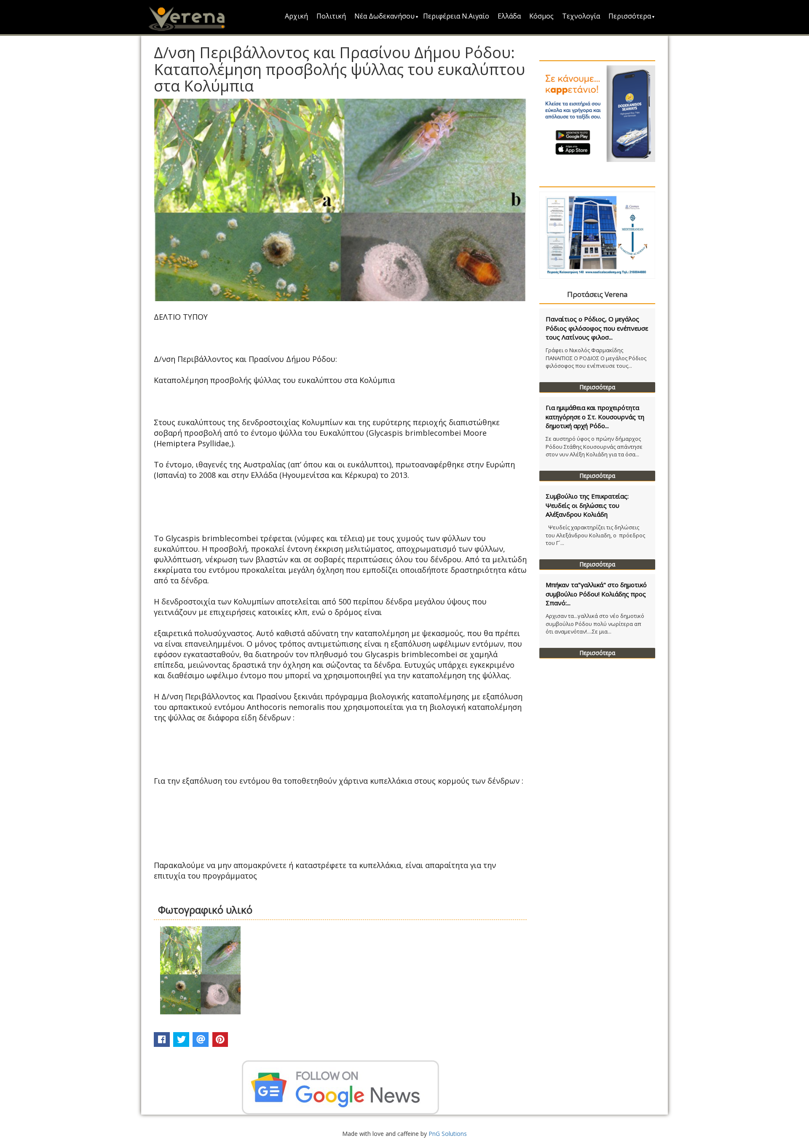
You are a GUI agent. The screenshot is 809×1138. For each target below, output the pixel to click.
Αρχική (296, 16)
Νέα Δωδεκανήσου (384, 16)
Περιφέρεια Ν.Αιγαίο (456, 16)
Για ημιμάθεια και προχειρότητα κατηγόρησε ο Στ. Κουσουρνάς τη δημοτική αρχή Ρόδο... (595, 416)
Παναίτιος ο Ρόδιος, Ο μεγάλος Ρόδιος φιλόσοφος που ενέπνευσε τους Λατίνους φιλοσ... (597, 328)
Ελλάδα (509, 16)
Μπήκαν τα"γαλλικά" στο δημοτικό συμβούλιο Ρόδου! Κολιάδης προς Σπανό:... (596, 593)
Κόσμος (541, 16)
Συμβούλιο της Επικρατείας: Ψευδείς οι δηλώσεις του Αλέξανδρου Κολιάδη (587, 505)
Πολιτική (331, 16)
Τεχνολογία (581, 16)
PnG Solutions (448, 1134)
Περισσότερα (629, 16)
